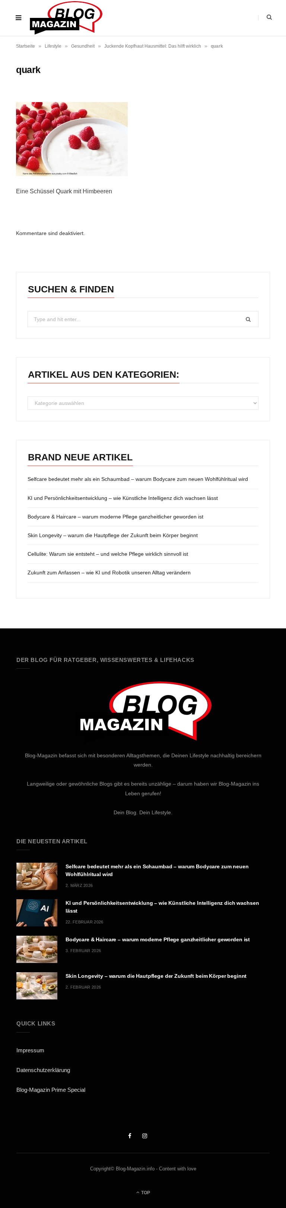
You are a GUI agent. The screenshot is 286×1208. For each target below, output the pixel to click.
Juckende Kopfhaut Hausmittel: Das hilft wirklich (152, 46)
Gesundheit (83, 46)
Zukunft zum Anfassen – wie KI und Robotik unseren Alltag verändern (109, 573)
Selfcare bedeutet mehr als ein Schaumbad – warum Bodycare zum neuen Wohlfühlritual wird (138, 479)
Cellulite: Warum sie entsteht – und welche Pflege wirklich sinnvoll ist (108, 554)
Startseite (25, 46)
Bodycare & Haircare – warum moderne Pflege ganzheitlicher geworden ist (115, 517)
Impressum (30, 1050)
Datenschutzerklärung (43, 1070)
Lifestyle (53, 46)
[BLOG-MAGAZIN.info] (65, 18)
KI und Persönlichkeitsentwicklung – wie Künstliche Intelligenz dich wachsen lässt (123, 498)
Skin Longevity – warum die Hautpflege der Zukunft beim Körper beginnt (113, 535)
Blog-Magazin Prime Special (50, 1090)
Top (145, 1192)
